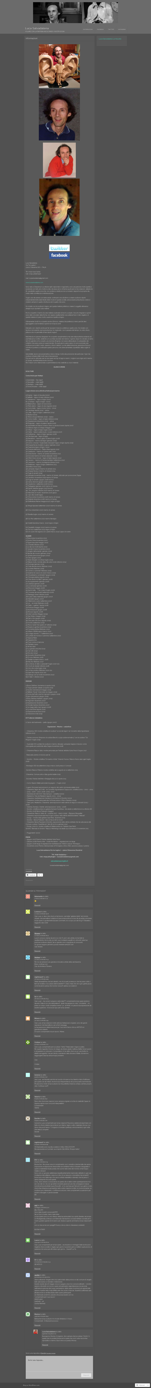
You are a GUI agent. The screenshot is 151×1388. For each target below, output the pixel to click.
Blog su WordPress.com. (31, 1385)
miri (36, 1205)
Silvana (37, 933)
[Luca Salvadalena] (75, 12)
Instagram (122, 29)
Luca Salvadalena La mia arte (110, 39)
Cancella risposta (50, 1353)
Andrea (37, 957)
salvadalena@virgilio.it (59, 861)
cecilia (37, 1275)
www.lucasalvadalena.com (34, 282)
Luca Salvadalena (37, 28)
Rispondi (37, 905)
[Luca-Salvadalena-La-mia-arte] (59, 255)
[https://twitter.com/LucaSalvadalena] (59, 248)
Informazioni (88, 29)
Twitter (111, 29)
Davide (43, 1353)
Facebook (100, 29)
